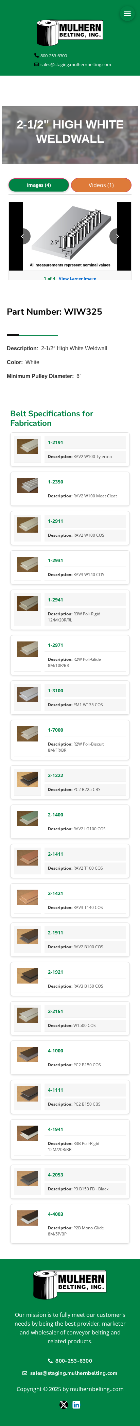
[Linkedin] (76, 1405)
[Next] (117, 236)
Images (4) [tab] (39, 185)
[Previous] (22, 236)
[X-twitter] (63, 1405)
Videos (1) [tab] (101, 185)
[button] (127, 13)
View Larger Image (77, 278)
